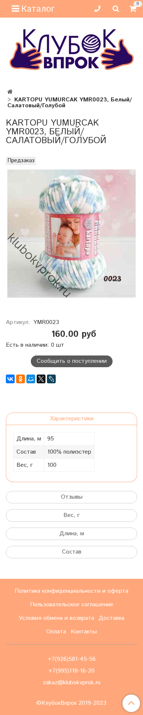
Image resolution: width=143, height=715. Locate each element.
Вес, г (71, 515)
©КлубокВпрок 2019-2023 (71, 703)
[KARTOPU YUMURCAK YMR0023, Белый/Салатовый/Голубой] (71, 234)
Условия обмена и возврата (56, 618)
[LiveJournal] (51, 379)
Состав (71, 552)
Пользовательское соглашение (71, 604)
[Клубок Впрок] (72, 49)
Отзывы (71, 497)
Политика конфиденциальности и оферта (71, 591)
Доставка (111, 618)
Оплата (56, 632)
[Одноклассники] (20, 379)
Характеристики (72, 418)
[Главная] (10, 92)
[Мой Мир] (30, 379)
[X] (41, 379)
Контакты (84, 632)
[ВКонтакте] (10, 379)
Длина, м (71, 533)
